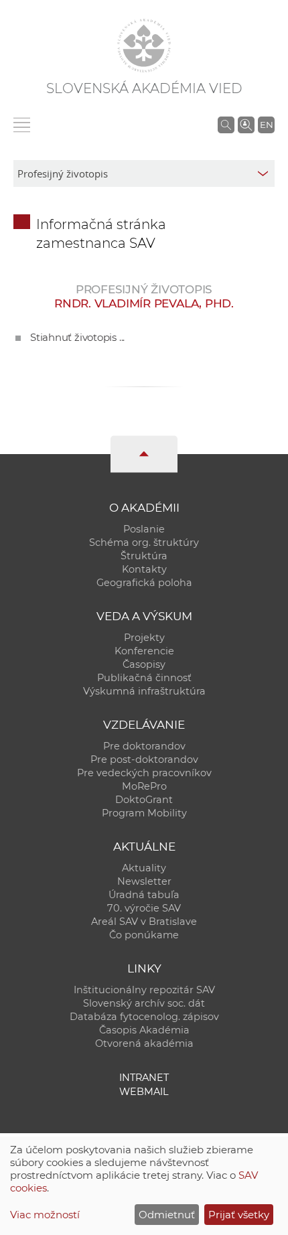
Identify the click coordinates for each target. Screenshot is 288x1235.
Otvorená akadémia (144, 1043)
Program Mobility (144, 813)
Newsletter (144, 881)
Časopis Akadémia (144, 1030)
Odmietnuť (167, 1214)
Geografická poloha (144, 583)
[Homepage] (144, 45)
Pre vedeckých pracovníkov (144, 773)
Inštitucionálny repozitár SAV (144, 990)
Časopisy (144, 664)
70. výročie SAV (144, 908)
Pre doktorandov (144, 746)
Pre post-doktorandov (144, 759)
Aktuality (144, 868)
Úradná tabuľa (144, 895)
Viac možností (45, 1214)
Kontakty (144, 569)
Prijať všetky (238, 1214)
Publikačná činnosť (144, 678)
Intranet (144, 1078)
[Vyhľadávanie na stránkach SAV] (226, 124)
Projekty (144, 638)
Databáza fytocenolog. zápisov (144, 1017)
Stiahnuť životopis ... (77, 337)
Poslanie (144, 529)
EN (266, 124)
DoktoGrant (144, 800)
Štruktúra (144, 556)
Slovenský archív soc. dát (144, 1003)
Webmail (144, 1092)
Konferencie (144, 651)
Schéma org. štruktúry (144, 542)
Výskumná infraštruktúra (144, 691)
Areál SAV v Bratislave (144, 922)
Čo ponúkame (144, 935)
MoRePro (144, 786)
